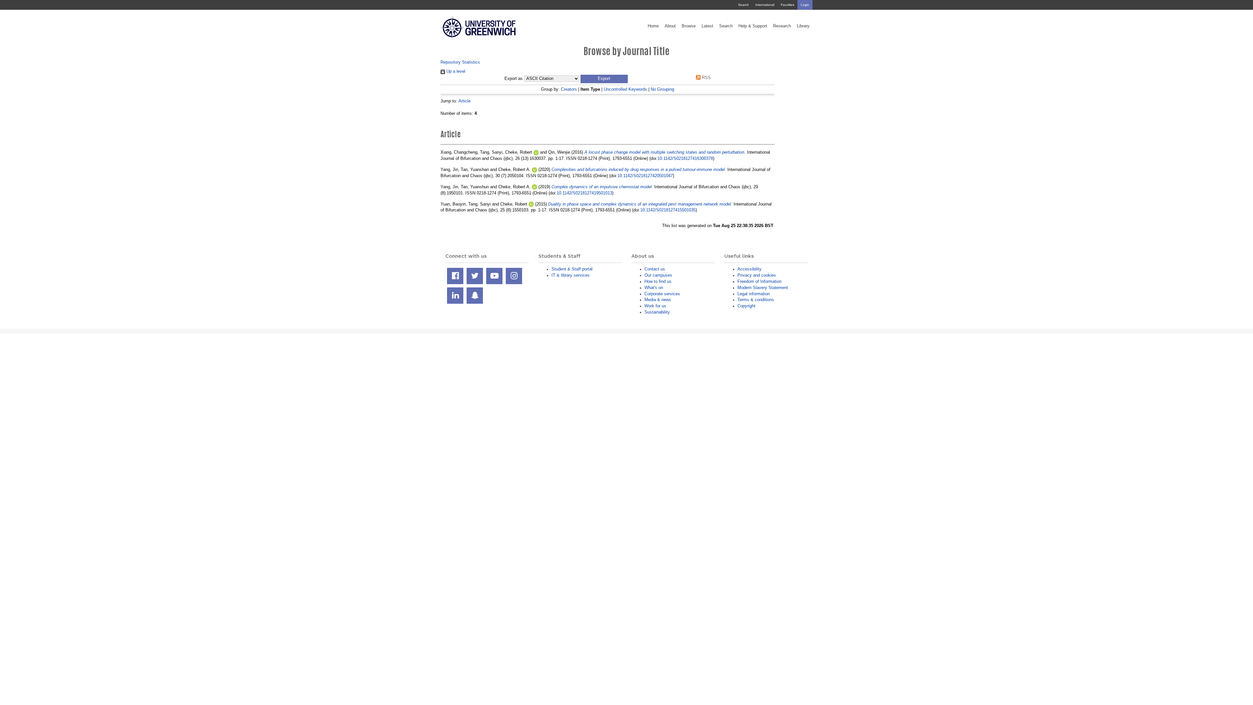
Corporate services (662, 293)
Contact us (654, 269)
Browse (689, 26)
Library (803, 26)
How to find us (658, 281)
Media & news (657, 299)
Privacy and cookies (756, 275)
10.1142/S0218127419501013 (584, 193)
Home (653, 26)
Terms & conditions (755, 299)
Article (464, 101)
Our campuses (658, 275)
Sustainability (657, 312)
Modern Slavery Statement (762, 287)
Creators (569, 89)
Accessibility (749, 269)
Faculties (787, 5)
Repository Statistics (460, 62)
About (670, 26)
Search (743, 5)
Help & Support (752, 26)
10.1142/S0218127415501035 (668, 209)
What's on (653, 287)
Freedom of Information (759, 281)
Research (782, 26)
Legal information (753, 293)
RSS (706, 77)
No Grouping (662, 89)
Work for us (655, 305)
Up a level (455, 71)
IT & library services (570, 275)
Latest (707, 26)
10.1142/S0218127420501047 (645, 175)
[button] (604, 79)
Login (805, 5)
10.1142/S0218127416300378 (685, 158)
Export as (513, 78)
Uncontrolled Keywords (625, 89)
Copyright (746, 305)
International (764, 5)
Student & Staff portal (572, 269)
